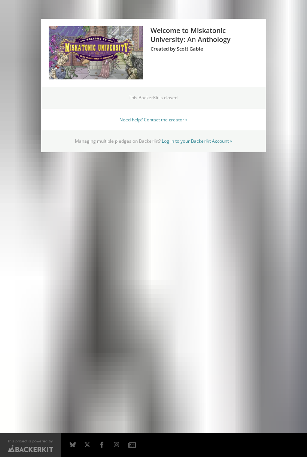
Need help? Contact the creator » (153, 119)
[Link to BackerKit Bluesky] (73, 445)
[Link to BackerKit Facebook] (102, 445)
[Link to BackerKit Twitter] (87, 445)
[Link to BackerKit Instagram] (116, 445)
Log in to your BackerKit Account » (197, 141)
